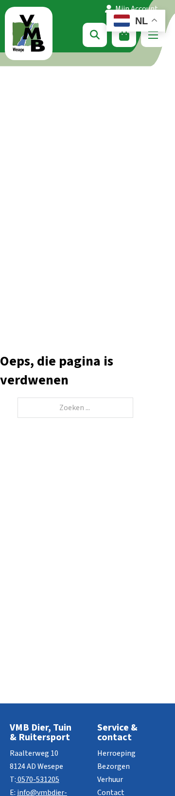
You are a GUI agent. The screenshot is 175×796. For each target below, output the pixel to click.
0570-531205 (38, 779)
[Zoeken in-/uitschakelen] (95, 35)
